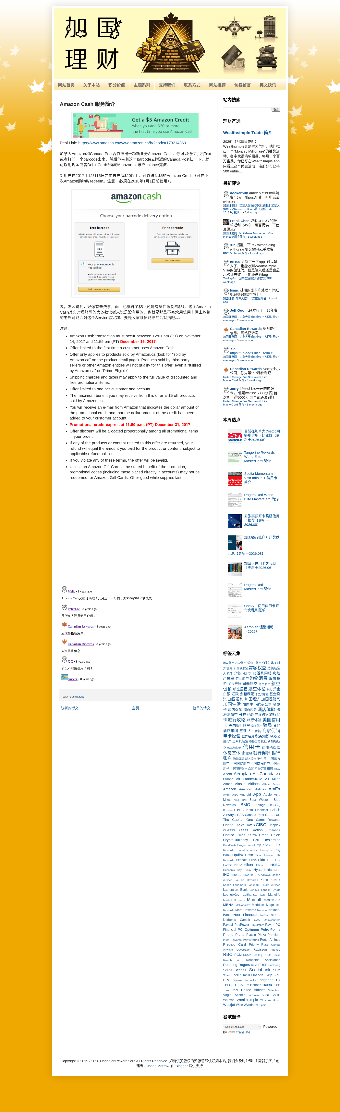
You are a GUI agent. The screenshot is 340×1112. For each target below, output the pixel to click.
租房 (270, 768)
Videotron (274, 990)
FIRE (270, 860)
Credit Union (269, 835)
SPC (276, 975)
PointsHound (251, 939)
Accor (227, 774)
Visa (265, 995)
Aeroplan (242, 773)
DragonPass (245, 845)
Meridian (258, 904)
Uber (234, 990)
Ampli (226, 794)
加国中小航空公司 (257, 704)
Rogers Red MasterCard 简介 (257, 587)
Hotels (259, 865)
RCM (238, 954)
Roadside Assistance (263, 960)
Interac (236, 874)
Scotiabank (259, 969)
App (257, 794)
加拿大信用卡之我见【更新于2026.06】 (260, 566)
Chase (228, 825)
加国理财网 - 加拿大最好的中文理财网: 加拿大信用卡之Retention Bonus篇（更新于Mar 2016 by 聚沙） (251, 209)
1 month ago (254, 404)
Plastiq (251, 934)
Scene (227, 970)
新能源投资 (234, 748)
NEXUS (275, 915)
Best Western (260, 799)
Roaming (230, 965)
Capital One (242, 820)
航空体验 (257, 688)
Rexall (276, 954)
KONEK (275, 879)
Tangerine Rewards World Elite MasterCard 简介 (259, 457)
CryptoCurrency (235, 840)
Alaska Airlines (247, 784)
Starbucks (250, 980)
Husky (247, 869)
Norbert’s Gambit (236, 919)
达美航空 (273, 668)
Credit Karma (247, 835)
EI (273, 845)
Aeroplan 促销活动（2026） (258, 629)
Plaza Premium (269, 934)
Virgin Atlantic (234, 995)
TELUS (228, 985)
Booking (275, 805)
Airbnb (227, 784)
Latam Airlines (270, 884)
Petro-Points (270, 929)
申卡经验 (231, 735)
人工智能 (254, 731)
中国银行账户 (238, 768)
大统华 (228, 673)
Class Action (250, 830)
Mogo (270, 904)
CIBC (261, 824)
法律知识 (249, 673)
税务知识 (262, 736)
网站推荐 (217, 85)
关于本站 (91, 85)
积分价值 (116, 85)
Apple (267, 794)
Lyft (262, 894)
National (262, 910)
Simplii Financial (252, 975)
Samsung (274, 965)
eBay (266, 845)
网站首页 (66, 85)
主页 (135, 708)
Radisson (260, 949)
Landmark (239, 884)
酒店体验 (266, 709)
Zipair (262, 1004)
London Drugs (270, 889)
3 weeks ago (245, 340)
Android (245, 794)
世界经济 (248, 736)
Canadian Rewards (246, 329)
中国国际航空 (240, 763)
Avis (236, 799)
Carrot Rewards (268, 819)
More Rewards (245, 910)
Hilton (248, 865)
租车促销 (260, 768)
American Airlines (252, 789)
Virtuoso (254, 995)
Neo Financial (245, 915)
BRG (240, 810)
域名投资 (250, 758)
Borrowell (229, 810)
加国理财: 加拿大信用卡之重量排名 (244, 298)
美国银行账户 (239, 726)
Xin (233, 245)
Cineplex (274, 825)
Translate (243, 1032)
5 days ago (252, 212)
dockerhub (239, 193)
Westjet (229, 1005)
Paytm (269, 924)
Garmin (227, 865)
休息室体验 (234, 753)
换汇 (269, 689)
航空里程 (240, 689)
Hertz (238, 865)
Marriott (254, 899)
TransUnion (271, 985)
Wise (239, 1004)
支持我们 (167, 85)
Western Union (270, 1000)
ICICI (277, 869)
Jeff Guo (237, 310)
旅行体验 (254, 720)
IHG (226, 875)
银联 (249, 753)
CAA (240, 815)
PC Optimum (248, 929)
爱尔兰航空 (254, 663)
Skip (269, 975)
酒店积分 (250, 710)
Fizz (277, 860)
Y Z (233, 349)
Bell (244, 799)
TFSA (239, 985)
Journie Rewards (246, 879)
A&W (277, 768)
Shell (235, 975)
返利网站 (264, 673)
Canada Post (254, 815)
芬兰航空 (242, 678)
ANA (235, 794)
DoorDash (229, 845)
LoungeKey (231, 894)
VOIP (276, 995)
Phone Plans (233, 935)
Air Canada (264, 773)
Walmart (229, 1000)
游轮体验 (238, 758)
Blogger (182, 1066)
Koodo (227, 884)
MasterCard (272, 900)
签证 (243, 731)
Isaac (234, 290)
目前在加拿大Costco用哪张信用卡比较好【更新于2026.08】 (262, 435)
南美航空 (256, 725)
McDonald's (243, 904)
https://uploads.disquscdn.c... (253, 353)
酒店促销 (235, 710)
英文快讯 (268, 85)
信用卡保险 (271, 748)
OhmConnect (272, 919)
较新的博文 (70, 708)
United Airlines (253, 990)
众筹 (251, 768)
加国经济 (252, 699)
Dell (256, 840)
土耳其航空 (240, 741)
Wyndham (251, 1004)
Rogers (244, 965)
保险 (266, 663)
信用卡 (251, 747)
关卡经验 (234, 684)
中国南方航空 (260, 763)
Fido (261, 860)
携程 (264, 741)
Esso (249, 855)
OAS (257, 919)
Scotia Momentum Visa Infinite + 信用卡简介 (260, 478)
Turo (226, 990)
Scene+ (241, 970)
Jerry (234, 389)
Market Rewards (234, 900)
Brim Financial (257, 810)
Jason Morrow (158, 1066)
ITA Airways (263, 874)
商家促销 (271, 730)
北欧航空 (242, 668)
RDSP (247, 954)
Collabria (273, 830)
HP (266, 865)
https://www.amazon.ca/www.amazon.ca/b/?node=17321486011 (134, 143)
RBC (227, 954)
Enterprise (266, 850)
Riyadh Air (231, 960)
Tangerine (265, 980)
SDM (276, 970)
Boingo (260, 805)
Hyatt (257, 870)
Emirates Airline (247, 850)
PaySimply (257, 924)
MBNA (228, 905)
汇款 (235, 694)
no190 (235, 262)
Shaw (226, 975)
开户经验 (246, 715)
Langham (254, 884)
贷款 (238, 673)
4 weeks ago (254, 380)
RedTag (257, 954)
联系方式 (192, 85)
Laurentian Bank (235, 889)
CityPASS (229, 830)
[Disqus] (135, 531)
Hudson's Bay (232, 869)
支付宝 (262, 758)
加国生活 (232, 704)
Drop (257, 845)
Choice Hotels (245, 825)
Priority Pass (259, 944)
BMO (245, 804)
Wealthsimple (247, 1000)
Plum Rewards (232, 939)
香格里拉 (254, 741)
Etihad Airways (264, 855)
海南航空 (264, 684)
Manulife (274, 894)
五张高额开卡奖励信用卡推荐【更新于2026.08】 (262, 520)
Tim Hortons (252, 985)
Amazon (78, 697)
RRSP (262, 965)
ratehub (275, 949)
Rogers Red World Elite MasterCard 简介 (261, 497)
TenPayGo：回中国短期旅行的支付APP (247, 278)
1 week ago (255, 236)
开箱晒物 (261, 715)
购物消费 (259, 678)
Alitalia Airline (271, 784)
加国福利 (236, 699)
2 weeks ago (245, 320)
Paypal (228, 924)
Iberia (268, 869)
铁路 (273, 736)
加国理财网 (270, 699)
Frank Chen (239, 221)
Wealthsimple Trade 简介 (247, 132)
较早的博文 (201, 708)
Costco (228, 835)
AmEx (274, 788)
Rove (254, 965)
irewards (248, 874)
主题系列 (142, 85)
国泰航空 (249, 684)
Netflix (264, 915)
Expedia (242, 860)
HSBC (275, 865)
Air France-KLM (249, 779)
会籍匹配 (247, 694)
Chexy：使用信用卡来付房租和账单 (261, 608)
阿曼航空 (228, 663)
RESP (267, 954)
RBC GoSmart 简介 (235, 253)
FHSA (253, 860)
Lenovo (254, 889)
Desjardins (271, 840)
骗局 (267, 725)
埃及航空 (241, 663)
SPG (227, 980)
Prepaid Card (234, 944)
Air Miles (272, 779)
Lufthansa (250, 894)
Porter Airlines (270, 939)
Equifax (238, 855)
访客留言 (242, 85)
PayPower (242, 924)
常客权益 (257, 667)
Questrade (243, 949)
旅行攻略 (237, 719)
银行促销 (261, 753)
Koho (264, 879)
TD (277, 980)
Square (237, 980)
